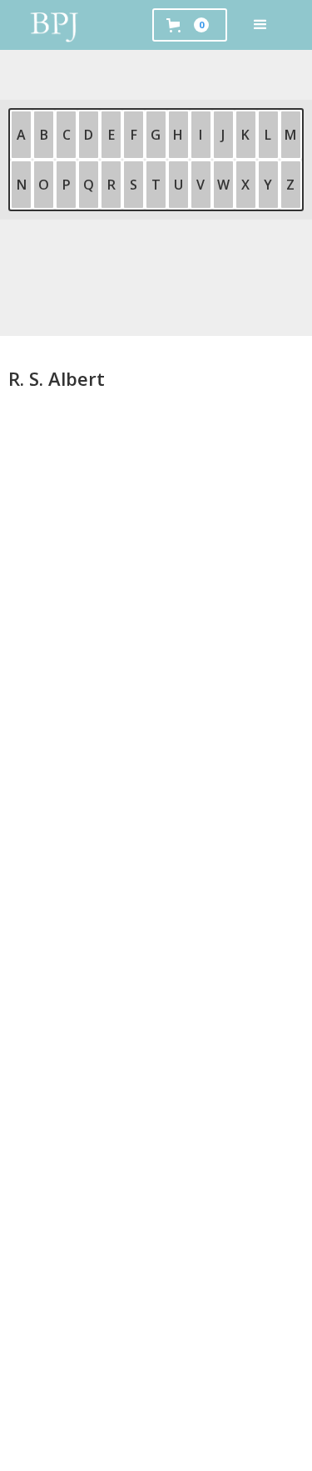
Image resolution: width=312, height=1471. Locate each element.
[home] (55, 25)
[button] (260, 25)
